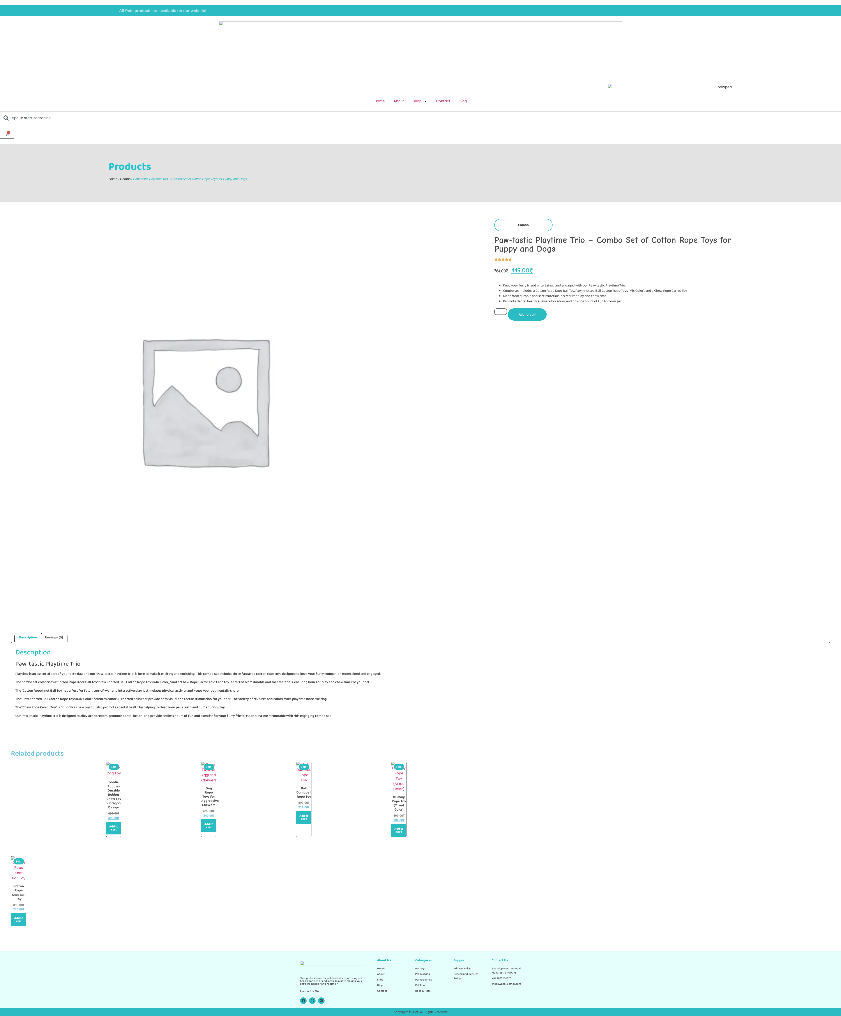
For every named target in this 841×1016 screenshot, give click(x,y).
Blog (463, 101)
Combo (125, 179)
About (399, 101)
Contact (443, 101)
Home (380, 101)
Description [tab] (28, 637)
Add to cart (527, 314)
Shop (417, 101)
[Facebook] (303, 1000)
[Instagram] (312, 1000)
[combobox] (420, 117)
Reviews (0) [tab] (54, 637)
